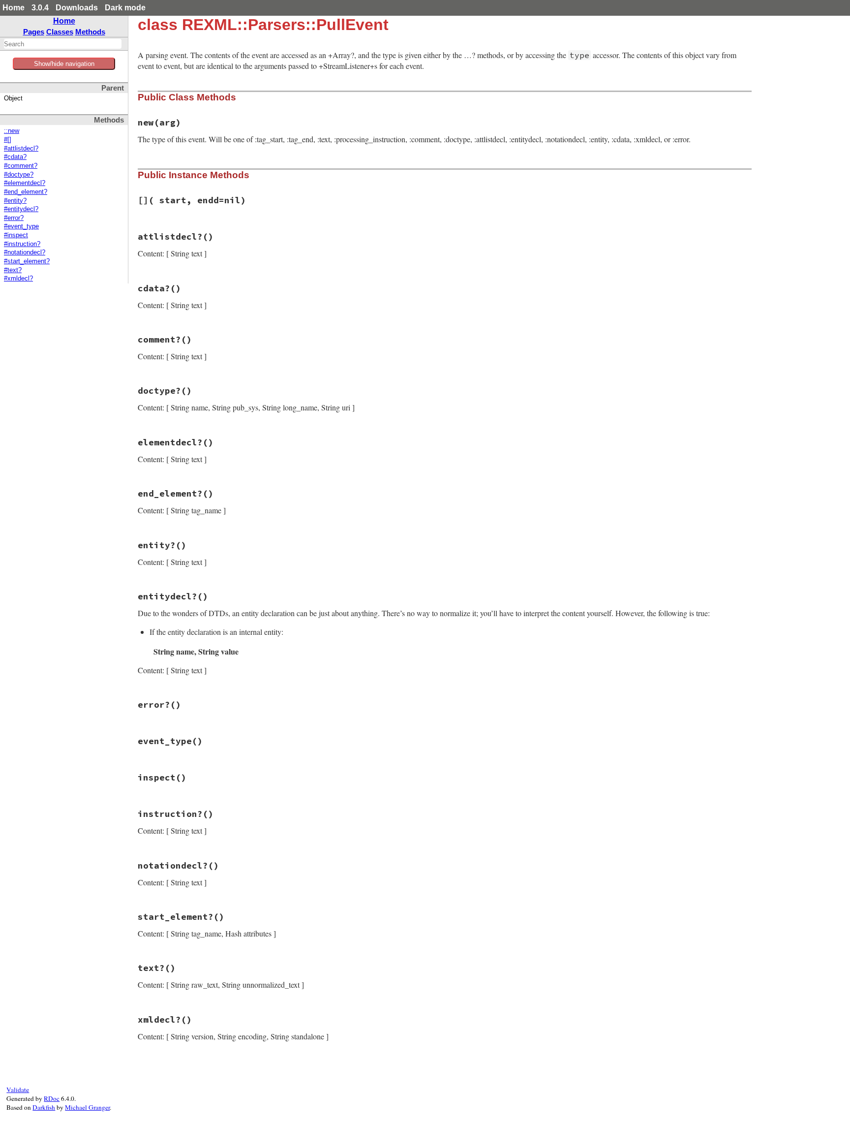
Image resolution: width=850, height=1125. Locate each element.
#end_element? (25, 191)
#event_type (21, 226)
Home (13, 7)
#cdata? (15, 157)
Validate (17, 1089)
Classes (59, 32)
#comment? (20, 165)
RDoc (52, 1098)
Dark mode (125, 7)
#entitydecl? (21, 209)
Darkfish (43, 1107)
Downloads (77, 7)
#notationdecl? (24, 252)
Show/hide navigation (64, 63)
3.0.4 (40, 7)
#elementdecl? (24, 183)
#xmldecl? (18, 278)
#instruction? (22, 244)
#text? (13, 270)
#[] (7, 139)
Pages (33, 32)
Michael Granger (87, 1107)
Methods (90, 32)
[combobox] (62, 44)
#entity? (15, 200)
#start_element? (27, 261)
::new (11, 130)
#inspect (16, 235)
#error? (14, 218)
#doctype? (18, 174)
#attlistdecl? (21, 148)
